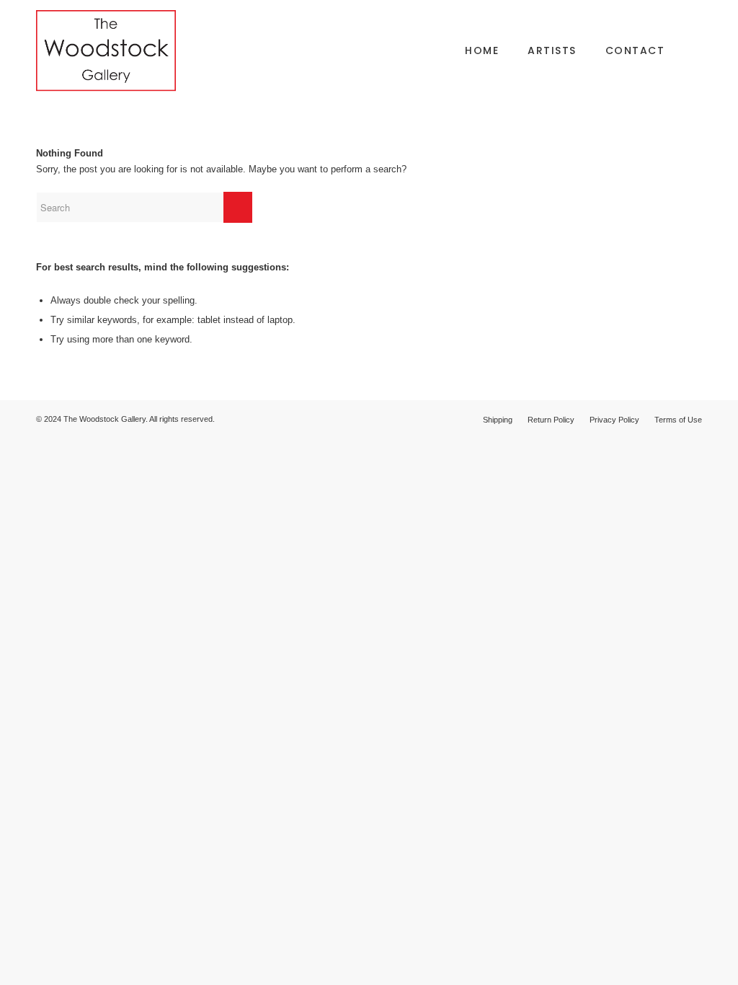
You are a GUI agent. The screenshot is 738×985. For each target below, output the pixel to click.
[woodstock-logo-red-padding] (106, 50)
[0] (697, 50)
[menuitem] (481, 50)
